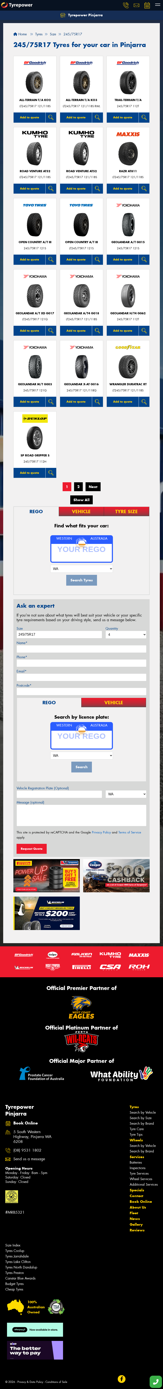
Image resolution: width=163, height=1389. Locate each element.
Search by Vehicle (143, 1112)
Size (20, 628)
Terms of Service (129, 832)
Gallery (136, 1224)
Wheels (136, 1140)
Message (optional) (30, 802)
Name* (22, 643)
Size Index (12, 1245)
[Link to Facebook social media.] (121, 1379)
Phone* (22, 657)
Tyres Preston (14, 1273)
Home (22, 34)
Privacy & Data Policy (30, 1382)
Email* (22, 671)
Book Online (141, 1201)
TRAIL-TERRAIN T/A (128, 100)
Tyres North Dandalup (21, 1267)
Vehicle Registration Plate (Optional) (43, 788)
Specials (137, 1190)
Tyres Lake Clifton (18, 1262)
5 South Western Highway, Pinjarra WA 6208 (32, 1137)
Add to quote (29, 117)
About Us (138, 1207)
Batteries (136, 1162)
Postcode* (24, 685)
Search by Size (141, 1118)
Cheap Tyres (14, 1289)
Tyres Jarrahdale (17, 1256)
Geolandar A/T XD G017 (35, 313)
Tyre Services (139, 1173)
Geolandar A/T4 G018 (81, 313)
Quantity (111, 628)
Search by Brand (142, 1123)
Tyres (134, 1107)
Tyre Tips (136, 1134)
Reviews (137, 1230)
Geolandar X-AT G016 (81, 384)
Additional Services (144, 1184)
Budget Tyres (14, 1284)
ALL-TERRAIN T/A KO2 (35, 100)
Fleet (134, 1213)
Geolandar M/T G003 (35, 384)
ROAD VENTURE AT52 (35, 171)
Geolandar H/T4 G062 (128, 313)
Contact (136, 1196)
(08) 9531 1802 (27, 1150)
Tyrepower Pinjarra (85, 15)
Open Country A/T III (35, 242)
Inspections (137, 1168)
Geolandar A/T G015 (128, 242)
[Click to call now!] (126, 5)
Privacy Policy (101, 832)
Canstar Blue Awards (20, 1278)
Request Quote (31, 849)
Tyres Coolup (14, 1251)
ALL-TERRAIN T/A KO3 (81, 100)
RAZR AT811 (128, 171)
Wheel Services (141, 1179)
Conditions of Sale (56, 1382)
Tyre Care (137, 1129)
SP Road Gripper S (35, 455)
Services (137, 1157)
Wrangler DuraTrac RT (128, 384)
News (135, 1218)
